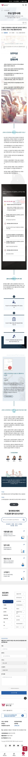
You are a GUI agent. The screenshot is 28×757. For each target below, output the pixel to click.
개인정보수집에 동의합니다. (15, 688)
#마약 (16, 524)
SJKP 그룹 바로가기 (7, 710)
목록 (14, 504)
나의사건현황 (16, 1)
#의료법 (20, 524)
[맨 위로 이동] (25, 698)
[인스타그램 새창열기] (22, 745)
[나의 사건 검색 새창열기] (5, 745)
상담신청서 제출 (14, 692)
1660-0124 (24, 1)
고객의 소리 (16, 725)
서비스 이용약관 (4, 721)
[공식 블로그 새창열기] (10, 745)
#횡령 (12, 524)
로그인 (10, 1)
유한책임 (16, 723)
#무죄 (16, 525)
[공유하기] (26, 23)
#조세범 (12, 525)
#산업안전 (8, 524)
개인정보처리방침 (18, 721)
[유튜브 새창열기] (18, 745)
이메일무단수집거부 (5, 725)
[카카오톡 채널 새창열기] (14, 745)
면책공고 (3, 723)
